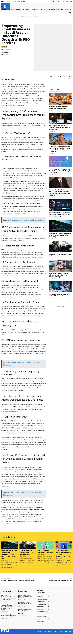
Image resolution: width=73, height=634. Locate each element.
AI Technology (4, 595)
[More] (70, 77)
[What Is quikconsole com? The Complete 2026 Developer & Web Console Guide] (60, 118)
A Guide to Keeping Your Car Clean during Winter (17, 580)
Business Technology (6, 614)
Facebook (39, 631)
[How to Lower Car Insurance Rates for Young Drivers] (60, 246)
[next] (71, 16)
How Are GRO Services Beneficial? (60, 580)
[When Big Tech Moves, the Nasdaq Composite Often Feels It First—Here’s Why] (60, 226)
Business (4, 46)
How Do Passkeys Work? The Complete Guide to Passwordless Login (63, 553)
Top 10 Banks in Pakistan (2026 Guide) (45, 551)
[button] (70, 13)
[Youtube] (61, 1)
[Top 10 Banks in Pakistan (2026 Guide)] (45, 545)
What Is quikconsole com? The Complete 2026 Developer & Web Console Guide (59, 127)
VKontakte (60, 631)
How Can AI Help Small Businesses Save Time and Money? (24, 604)
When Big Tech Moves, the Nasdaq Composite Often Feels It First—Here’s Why (60, 235)
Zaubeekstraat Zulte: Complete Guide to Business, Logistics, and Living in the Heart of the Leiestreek (60, 149)
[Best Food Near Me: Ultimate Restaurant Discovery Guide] (60, 99)
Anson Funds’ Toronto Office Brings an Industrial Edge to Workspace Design (58, 275)
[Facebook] (53, 1)
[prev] (68, 16)
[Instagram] (56, 1)
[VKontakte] (55, 631)
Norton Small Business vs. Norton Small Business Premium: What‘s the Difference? (24, 611)
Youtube (70, 631)
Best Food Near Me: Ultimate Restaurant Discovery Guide (58, 107)
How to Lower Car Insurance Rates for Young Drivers (60, 255)
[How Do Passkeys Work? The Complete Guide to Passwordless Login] (64, 545)
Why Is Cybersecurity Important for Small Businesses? (59, 295)
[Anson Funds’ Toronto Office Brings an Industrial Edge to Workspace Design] (60, 265)
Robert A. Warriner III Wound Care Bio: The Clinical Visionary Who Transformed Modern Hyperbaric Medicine (60, 192)
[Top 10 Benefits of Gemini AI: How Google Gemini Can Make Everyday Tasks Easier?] (60, 161)
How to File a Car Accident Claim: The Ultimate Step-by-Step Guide (25, 596)
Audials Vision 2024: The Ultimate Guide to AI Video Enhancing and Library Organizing (60, 214)
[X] (58, 1)
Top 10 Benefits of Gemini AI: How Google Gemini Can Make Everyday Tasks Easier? (30, 16)
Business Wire (7, 52)
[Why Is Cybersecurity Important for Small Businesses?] (60, 286)
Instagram (49, 631)
